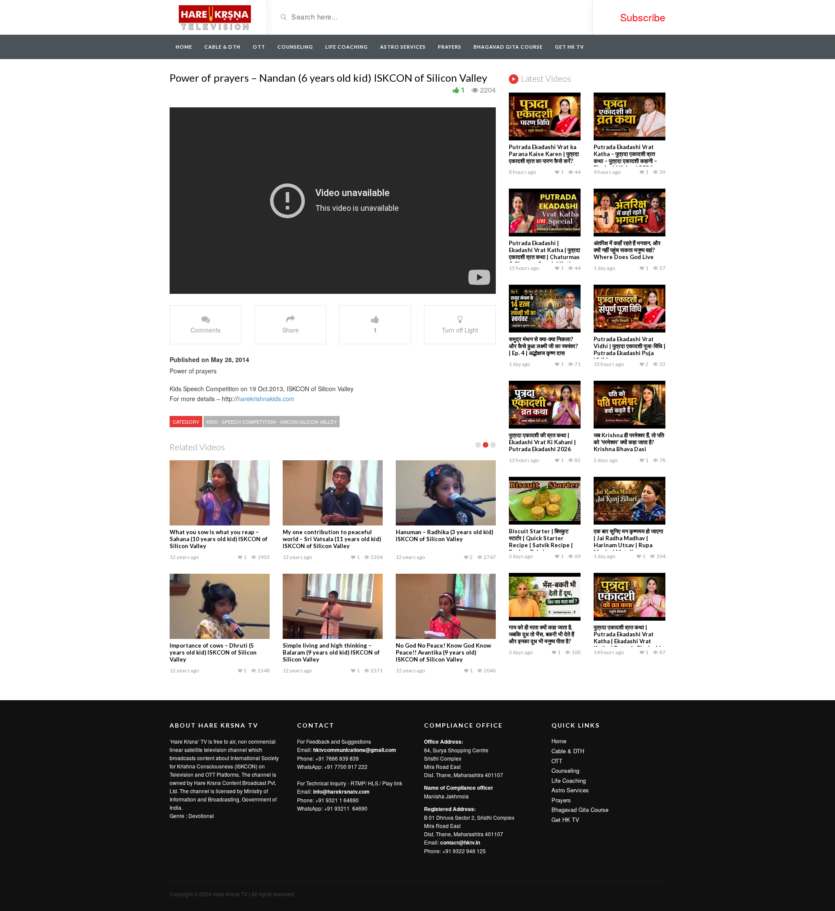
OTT (259, 47)
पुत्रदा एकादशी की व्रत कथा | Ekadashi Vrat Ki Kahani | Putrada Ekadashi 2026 (542, 442)
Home (184, 47)
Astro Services (403, 47)
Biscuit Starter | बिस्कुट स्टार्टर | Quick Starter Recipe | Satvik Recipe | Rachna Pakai (541, 541)
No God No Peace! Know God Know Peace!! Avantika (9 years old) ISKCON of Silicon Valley (443, 652)
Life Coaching (346, 47)
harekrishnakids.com (265, 398)
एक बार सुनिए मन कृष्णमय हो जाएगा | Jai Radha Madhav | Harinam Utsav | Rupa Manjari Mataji (628, 541)
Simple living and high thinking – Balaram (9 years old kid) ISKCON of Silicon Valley (331, 652)
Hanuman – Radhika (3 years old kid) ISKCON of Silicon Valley (444, 535)
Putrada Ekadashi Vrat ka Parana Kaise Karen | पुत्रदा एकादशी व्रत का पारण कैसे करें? (544, 153)
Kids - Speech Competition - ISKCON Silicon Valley (272, 421)
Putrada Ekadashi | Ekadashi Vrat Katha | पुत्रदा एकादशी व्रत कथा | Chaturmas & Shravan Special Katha (544, 253)
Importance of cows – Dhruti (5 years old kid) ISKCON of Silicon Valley (213, 652)
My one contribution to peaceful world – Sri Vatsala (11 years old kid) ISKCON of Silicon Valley (332, 539)
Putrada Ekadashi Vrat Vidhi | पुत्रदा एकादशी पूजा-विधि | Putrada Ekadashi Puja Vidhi (629, 349)
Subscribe (642, 17)
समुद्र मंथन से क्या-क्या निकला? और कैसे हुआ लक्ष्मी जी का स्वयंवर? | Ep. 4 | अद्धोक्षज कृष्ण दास (543, 346)
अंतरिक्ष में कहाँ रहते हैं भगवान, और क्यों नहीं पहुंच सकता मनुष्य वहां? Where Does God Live (627, 249)
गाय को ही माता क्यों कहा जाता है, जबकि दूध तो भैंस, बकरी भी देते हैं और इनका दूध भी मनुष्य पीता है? (541, 634)
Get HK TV (569, 47)
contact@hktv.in (460, 842)
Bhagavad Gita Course (508, 47)
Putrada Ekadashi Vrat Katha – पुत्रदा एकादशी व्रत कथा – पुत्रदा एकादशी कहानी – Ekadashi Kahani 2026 (625, 157)
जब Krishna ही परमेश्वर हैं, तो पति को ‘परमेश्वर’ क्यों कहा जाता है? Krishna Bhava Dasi (629, 442)
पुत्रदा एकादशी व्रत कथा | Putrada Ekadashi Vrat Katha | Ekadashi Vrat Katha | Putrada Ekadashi (627, 638)
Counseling (295, 47)
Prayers (449, 47)
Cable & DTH (222, 47)
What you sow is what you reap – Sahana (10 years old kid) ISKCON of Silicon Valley (218, 539)
